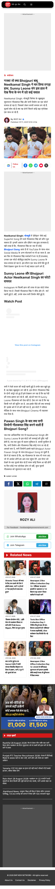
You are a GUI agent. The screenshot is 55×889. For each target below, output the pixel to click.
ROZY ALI (17, 119)
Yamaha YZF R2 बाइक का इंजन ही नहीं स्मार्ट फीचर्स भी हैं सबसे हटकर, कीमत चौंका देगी (26, 769)
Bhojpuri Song (12, 249)
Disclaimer (32, 880)
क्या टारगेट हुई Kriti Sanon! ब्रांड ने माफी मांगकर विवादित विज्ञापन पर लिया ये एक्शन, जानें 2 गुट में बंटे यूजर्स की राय (14, 667)
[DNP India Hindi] (13, 4)
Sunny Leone (11, 476)
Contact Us (20, 880)
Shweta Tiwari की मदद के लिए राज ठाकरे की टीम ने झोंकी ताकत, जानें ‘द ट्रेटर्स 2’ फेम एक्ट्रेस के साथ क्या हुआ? (14, 586)
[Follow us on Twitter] (46, 165)
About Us (9, 880)
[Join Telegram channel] (36, 165)
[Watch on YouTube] (41, 165)
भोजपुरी (27, 235)
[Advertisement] (27, 43)
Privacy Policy (44, 880)
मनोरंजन (10, 75)
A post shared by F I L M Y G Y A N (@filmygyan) (27, 381)
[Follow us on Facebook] (25, 165)
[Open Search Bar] (24, 4)
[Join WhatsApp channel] (31, 165)
